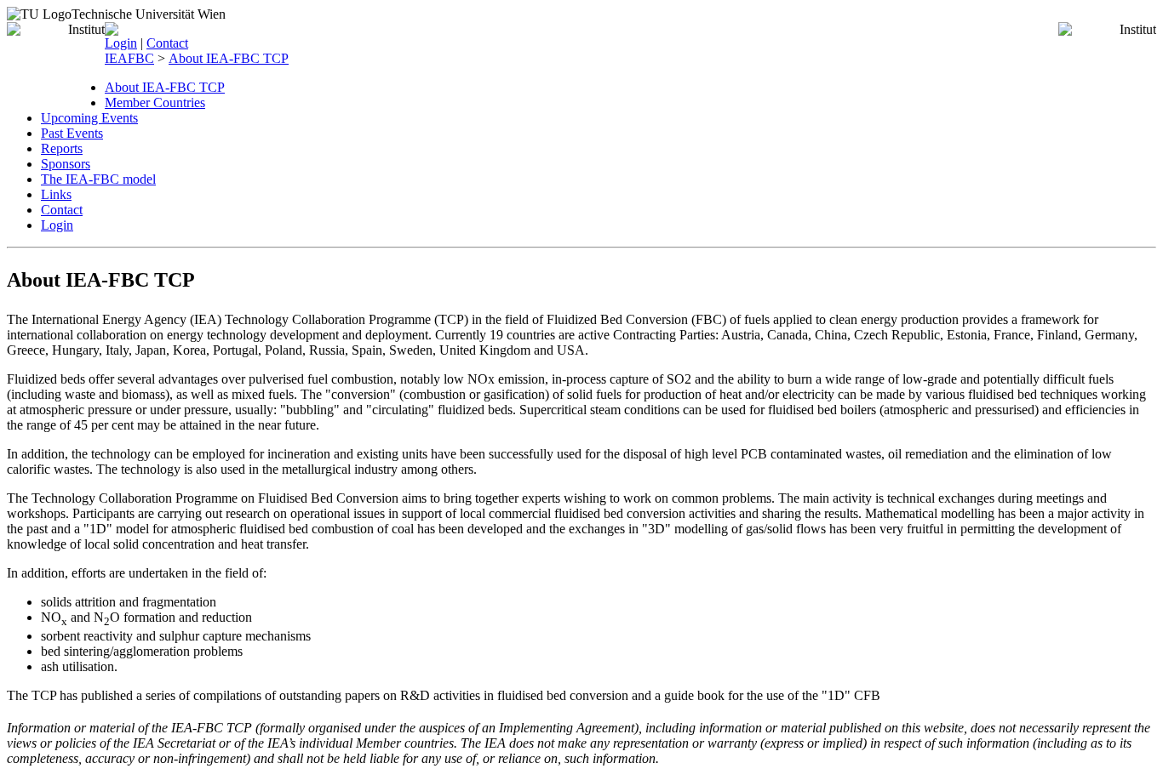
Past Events (72, 133)
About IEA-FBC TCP (229, 58)
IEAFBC (129, 58)
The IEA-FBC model (98, 179)
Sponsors (65, 164)
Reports (62, 148)
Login (121, 43)
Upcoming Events (89, 118)
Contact (167, 43)
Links (56, 194)
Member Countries (155, 102)
